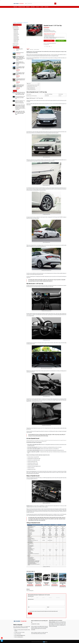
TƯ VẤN (42, 6)
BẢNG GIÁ (27, 6)
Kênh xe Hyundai (40, 641)
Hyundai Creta (16, 30)
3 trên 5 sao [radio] (40, 597)
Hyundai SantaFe (16, 38)
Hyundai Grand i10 (16, 34)
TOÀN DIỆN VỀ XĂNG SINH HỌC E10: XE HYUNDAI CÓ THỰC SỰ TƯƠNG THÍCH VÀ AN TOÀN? (20, 93)
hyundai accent (47, 44)
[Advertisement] (39, 14)
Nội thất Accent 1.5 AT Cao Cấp (32, 86)
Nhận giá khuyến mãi (30, 585)
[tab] (28, 49)
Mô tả (28, 49)
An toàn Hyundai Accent (31, 87)
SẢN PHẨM (32, 6)
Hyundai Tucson (16, 40)
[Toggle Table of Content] (38, 84)
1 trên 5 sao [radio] (29, 597)
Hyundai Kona (16, 35)
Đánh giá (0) (31, 49)
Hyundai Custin (16, 31)
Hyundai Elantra (16, 33)
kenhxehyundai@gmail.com (20, 635)
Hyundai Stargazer (16, 39)
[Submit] (55, 3)
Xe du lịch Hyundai (19, 22)
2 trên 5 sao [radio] (34, 597)
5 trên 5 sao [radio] (54, 597)
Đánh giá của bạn (31, 596)
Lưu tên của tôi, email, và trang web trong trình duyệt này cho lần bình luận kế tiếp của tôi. (43, 611)
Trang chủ (14, 22)
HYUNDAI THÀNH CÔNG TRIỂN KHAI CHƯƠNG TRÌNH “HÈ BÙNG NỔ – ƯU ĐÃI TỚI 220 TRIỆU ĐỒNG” (20, 113)
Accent (41, 55)
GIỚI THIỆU (46, 6)
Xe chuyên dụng (15, 26)
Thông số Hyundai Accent (31, 89)
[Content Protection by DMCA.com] (45, 641)
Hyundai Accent (25, 22)
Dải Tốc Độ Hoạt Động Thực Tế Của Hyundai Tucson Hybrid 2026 (20, 97)
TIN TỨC (37, 6)
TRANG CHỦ (15, 6)
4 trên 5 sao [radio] (47, 597)
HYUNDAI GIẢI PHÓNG (21, 6)
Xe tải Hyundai (15, 45)
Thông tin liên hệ (36, 49)
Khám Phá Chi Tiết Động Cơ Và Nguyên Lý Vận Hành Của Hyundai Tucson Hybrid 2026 (20, 101)
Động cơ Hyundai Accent (31, 88)
